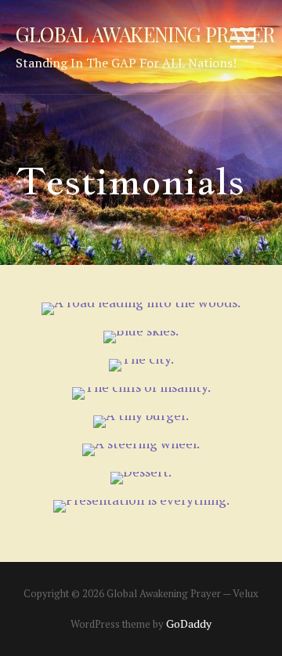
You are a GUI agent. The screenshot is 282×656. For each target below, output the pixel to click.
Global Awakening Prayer (145, 33)
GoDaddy (189, 623)
